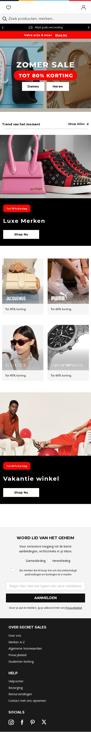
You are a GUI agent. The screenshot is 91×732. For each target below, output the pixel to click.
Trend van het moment (21, 124)
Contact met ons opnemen (27, 701)
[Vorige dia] (2, 27)
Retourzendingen (20, 694)
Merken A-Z (16, 642)
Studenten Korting (21, 661)
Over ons (14, 635)
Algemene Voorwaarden (25, 648)
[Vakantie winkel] (45, 448)
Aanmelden (45, 598)
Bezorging (15, 688)
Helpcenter (15, 681)
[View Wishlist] (9, 7)
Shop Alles (78, 123)
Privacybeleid (74, 608)
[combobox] (45, 18)
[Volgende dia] (88, 27)
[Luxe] (45, 190)
